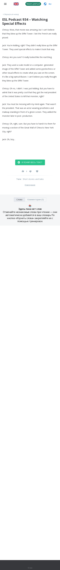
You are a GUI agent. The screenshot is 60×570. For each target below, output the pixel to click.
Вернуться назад (11, 14)
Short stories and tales (33, 179)
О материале (30, 185)
